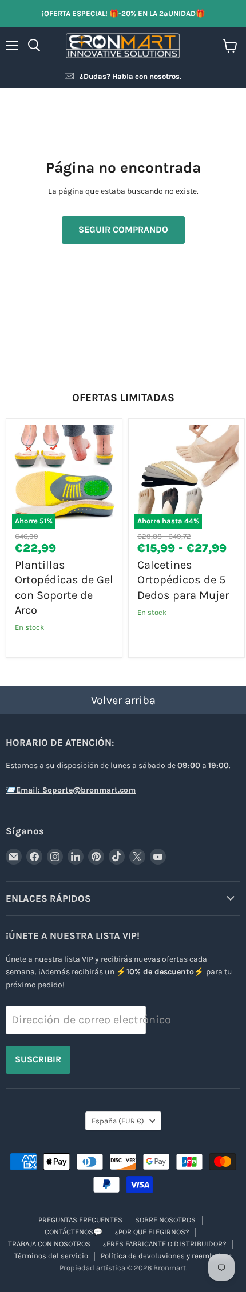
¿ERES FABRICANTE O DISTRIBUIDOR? (164, 1243)
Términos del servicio (51, 1255)
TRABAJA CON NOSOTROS (49, 1243)
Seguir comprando (123, 229)
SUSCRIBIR (38, 1059)
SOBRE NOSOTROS (165, 1219)
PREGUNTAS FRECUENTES (80, 1219)
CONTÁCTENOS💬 (73, 1231)
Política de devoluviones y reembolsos (166, 1255)
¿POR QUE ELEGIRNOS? (152, 1231)
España (118, 1121)
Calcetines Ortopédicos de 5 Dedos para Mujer (183, 580)
